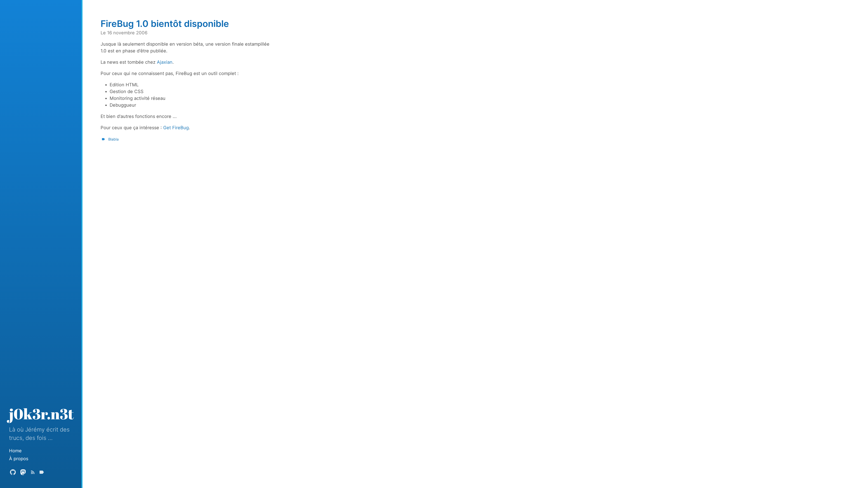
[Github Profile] (13, 473)
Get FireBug (176, 127)
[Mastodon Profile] (23, 473)
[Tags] (41, 473)
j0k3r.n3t (41, 414)
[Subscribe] (32, 473)
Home (15, 450)
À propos (18, 458)
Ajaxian (164, 62)
